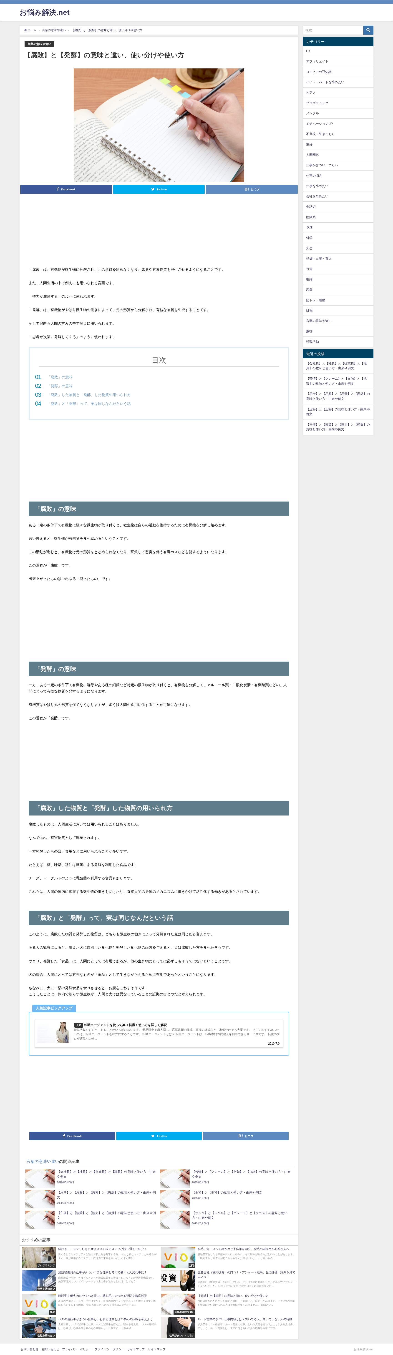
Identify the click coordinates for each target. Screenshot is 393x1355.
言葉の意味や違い (39, 44)
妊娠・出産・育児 (319, 258)
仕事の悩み (314, 175)
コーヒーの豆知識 (319, 71)
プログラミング (317, 103)
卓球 (309, 227)
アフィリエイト (317, 61)
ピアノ (311, 92)
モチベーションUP (319, 123)
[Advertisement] (159, 232)
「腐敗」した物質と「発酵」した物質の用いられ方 (89, 394)
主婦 (309, 144)
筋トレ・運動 (315, 300)
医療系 (311, 217)
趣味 (309, 331)
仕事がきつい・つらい (322, 165)
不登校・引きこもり (320, 134)
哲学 (309, 237)
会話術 (311, 206)
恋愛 (309, 289)
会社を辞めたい (317, 196)
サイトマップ (136, 1349)
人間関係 (312, 154)
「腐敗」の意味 (60, 377)
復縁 (309, 279)
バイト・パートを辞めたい (325, 82)
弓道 (309, 269)
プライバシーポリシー (77, 1349)
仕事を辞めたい (317, 186)
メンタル (312, 113)
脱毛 (309, 310)
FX (308, 51)
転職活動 (312, 341)
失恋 (309, 248)
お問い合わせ (29, 1349)
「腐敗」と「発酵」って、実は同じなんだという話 (89, 403)
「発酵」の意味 (60, 386)
